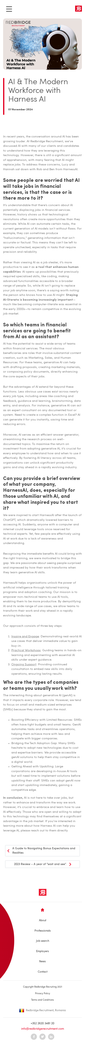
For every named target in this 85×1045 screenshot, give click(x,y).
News (42, 961)
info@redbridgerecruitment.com (42, 1028)
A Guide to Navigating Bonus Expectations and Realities (43, 850)
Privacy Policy (42, 994)
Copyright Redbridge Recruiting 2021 (42, 987)
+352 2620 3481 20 (42, 1023)
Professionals (42, 931)
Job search (42, 941)
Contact (42, 972)
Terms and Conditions (42, 1000)
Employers (42, 951)
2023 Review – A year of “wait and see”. (40, 864)
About (42, 920)
